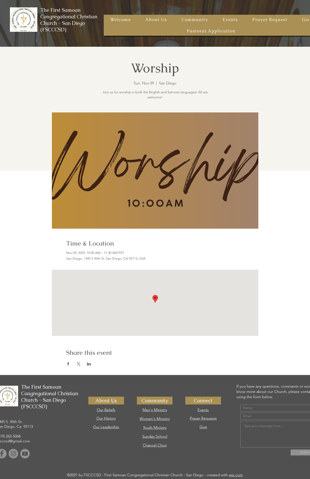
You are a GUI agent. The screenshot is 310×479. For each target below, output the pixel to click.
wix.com (236, 475)
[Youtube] (25, 453)
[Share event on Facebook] (68, 364)
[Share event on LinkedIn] (89, 364)
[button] (156, 19)
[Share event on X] (79, 364)
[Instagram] (13, 453)
